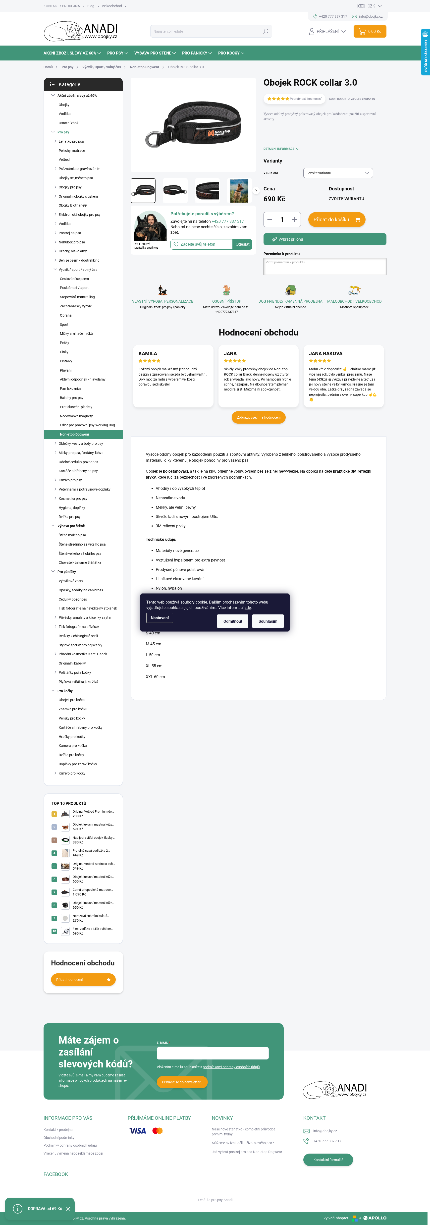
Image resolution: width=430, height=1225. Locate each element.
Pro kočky (65, 691)
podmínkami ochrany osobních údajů (231, 1067)
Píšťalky (66, 361)
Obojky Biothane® (73, 205)
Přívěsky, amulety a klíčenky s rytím (85, 617)
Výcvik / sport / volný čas (78, 270)
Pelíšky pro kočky (72, 718)
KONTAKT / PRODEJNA (62, 6)
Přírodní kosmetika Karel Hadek (83, 654)
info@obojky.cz (325, 1131)
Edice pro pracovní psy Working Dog (87, 425)
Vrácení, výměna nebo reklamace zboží (73, 1153)
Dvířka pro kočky (71, 755)
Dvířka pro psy (70, 517)
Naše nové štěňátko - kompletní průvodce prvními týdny (243, 1131)
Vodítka (65, 114)
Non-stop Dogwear (74, 434)
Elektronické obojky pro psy (80, 215)
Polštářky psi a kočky (75, 672)
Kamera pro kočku (73, 746)
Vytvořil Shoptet (335, 1218)
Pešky (64, 343)
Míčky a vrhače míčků (76, 333)
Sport (64, 325)
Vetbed (64, 160)
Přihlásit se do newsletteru (182, 1082)
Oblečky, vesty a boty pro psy (81, 443)
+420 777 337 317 (327, 1141)
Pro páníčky (66, 572)
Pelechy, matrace (72, 151)
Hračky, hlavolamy (73, 251)
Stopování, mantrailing (77, 297)
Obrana (66, 315)
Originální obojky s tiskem (78, 196)
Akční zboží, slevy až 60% (77, 96)
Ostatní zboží (69, 123)
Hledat (266, 31)
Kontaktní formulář (328, 1160)
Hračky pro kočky (72, 737)
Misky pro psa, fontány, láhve (81, 453)
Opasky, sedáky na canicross (81, 590)
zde (248, 607)
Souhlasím (268, 621)
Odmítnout (232, 621)
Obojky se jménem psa (76, 178)
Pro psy (63, 132)
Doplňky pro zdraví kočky (78, 764)
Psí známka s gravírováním (79, 169)
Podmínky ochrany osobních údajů (70, 1145)
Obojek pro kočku (72, 700)
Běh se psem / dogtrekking (79, 260)
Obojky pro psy (70, 187)
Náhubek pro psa (72, 242)
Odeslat (242, 244)
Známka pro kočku (73, 709)
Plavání (65, 370)
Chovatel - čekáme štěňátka (80, 562)
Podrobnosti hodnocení (306, 99)
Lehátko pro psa (71, 141)
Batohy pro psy (71, 398)
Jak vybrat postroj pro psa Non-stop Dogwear (247, 1152)
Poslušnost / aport (74, 288)
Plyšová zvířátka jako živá (78, 682)
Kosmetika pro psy (73, 499)
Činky (64, 352)
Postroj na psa (70, 233)
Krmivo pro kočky (72, 773)
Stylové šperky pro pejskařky (80, 645)
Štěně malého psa (72, 535)
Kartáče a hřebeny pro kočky (81, 727)
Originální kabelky (72, 663)
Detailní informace (279, 149)
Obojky (64, 105)
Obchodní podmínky (59, 1138)
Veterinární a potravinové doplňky (84, 489)
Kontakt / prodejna (58, 1130)
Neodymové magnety (76, 416)
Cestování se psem (74, 279)
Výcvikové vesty (71, 581)
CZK (371, 6)
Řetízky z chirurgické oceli (78, 636)
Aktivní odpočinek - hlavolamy (83, 379)
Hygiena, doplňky (72, 508)
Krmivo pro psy (70, 480)
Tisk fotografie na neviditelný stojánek (88, 608)
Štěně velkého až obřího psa (80, 554)
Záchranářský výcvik (76, 306)
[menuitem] (73, 53)
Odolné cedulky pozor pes (78, 462)
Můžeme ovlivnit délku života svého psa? (243, 1143)
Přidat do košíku (331, 220)
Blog (90, 6)
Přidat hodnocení (69, 980)
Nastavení (160, 617)
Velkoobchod (112, 6)
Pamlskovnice (70, 388)
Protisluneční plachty (76, 407)
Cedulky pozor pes (73, 599)
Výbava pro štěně (71, 526)
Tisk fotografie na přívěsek (79, 627)
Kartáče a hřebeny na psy (78, 471)
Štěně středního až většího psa (82, 544)
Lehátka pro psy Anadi (215, 1200)
